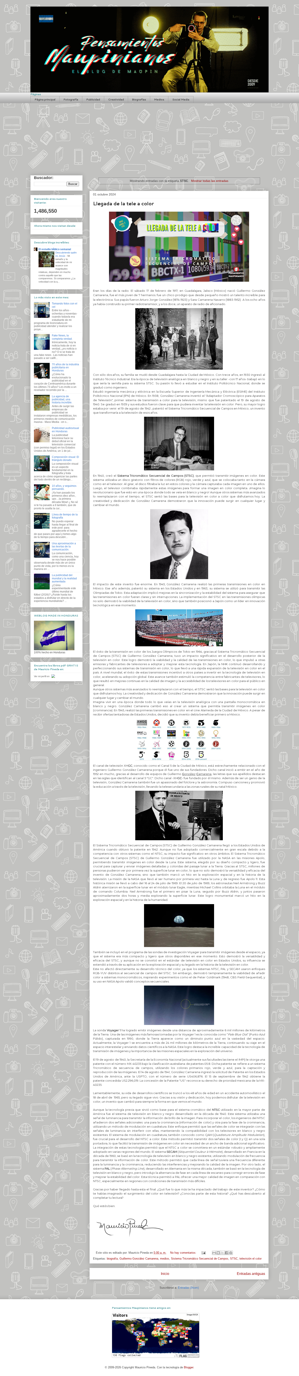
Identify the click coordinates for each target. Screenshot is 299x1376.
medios (164, 1258)
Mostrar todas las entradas (209, 181)
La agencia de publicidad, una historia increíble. (62, 399)
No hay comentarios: (183, 1252)
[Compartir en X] (222, 1253)
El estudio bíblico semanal (55, 249)
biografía (112, 1258)
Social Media (180, 99)
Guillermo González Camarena (139, 1258)
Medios (159, 99)
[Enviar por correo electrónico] (214, 1253)
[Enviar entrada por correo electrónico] (203, 1252)
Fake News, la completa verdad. (62, 337)
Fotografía (70, 99)
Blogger (188, 1367)
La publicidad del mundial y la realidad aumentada (64, 578)
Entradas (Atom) (188, 1287)
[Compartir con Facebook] (226, 1253)
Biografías (139, 99)
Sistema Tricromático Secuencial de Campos (199, 1258)
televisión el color (250, 1258)
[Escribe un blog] (218, 1253)
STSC (234, 1258)
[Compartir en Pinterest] (231, 1253)
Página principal (45, 99)
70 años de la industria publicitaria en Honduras (65, 367)
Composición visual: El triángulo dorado (65, 458)
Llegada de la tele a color (123, 203)
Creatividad (116, 99)
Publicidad (93, 99)
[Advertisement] (149, 136)
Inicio (165, 1274)
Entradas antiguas (251, 1274)
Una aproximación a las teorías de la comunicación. (64, 546)
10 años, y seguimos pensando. (64, 487)
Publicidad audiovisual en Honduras (65, 430)
